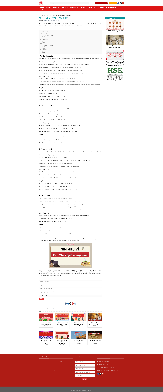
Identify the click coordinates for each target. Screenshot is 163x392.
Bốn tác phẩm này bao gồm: (47, 35)
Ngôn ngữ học (65, 7)
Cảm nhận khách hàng (111, 7)
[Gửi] (87, 3)
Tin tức (41, 10)
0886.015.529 (106, 361)
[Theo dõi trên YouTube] (123, 3)
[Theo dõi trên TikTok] (121, 3)
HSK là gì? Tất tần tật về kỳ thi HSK (115, 80)
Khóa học (83, 7)
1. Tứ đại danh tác (44, 33)
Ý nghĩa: (43, 38)
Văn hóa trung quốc (59, 308)
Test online (100, 7)
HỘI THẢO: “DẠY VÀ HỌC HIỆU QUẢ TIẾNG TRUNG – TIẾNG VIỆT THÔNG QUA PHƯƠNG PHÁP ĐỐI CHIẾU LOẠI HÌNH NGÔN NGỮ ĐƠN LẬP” (115, 63)
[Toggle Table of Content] (99, 32)
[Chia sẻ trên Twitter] (68, 303)
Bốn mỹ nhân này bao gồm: (47, 45)
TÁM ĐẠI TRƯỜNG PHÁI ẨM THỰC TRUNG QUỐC (115, 31)
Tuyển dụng (48, 10)
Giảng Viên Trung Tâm (55, 20)
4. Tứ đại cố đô (43, 49)
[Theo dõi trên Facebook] (118, 3)
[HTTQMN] (43, 3)
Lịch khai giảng (91, 7)
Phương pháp (56, 7)
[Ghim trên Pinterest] (73, 303)
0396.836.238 (105, 364)
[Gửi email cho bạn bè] (70, 303)
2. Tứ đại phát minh (44, 39)
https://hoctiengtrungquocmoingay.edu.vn (108, 370)
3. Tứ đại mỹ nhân (44, 43)
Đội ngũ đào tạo (74, 7)
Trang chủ (41, 7)
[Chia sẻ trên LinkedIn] (75, 303)
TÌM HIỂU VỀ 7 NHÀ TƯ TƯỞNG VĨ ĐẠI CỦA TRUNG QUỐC (115, 46)
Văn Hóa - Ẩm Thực (77, 308)
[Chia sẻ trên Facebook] (66, 303)
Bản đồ (70, 361)
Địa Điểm (71, 308)
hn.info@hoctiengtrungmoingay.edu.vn (108, 367)
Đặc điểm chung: (45, 36)
